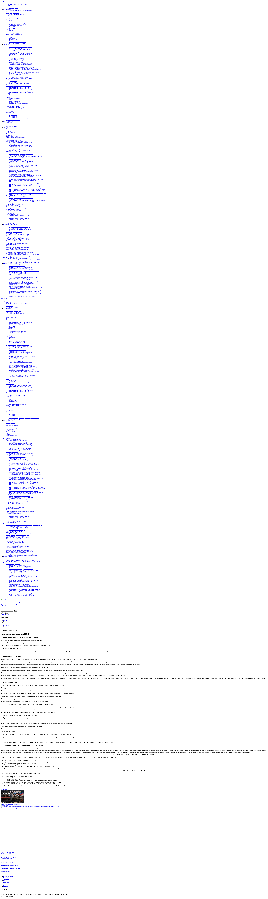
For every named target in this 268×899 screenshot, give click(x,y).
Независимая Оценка (6, 853)
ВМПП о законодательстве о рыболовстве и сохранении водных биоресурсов (27, 189)
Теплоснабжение (10, 84)
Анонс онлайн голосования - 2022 (17, 266)
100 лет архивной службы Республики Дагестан (17, 208)
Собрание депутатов (8, 121)
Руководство (9, 122)
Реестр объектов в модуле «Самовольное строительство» (22, 76)
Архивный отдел (10, 112)
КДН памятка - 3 (13, 117)
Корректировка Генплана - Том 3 (17, 60)
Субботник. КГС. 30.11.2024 (15, 274)
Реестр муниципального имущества (14, 204)
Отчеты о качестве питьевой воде (17, 96)
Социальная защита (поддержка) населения (16, 108)
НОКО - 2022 (12, 28)
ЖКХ (7, 79)
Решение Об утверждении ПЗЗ (16, 52)
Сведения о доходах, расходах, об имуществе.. (17, 237)
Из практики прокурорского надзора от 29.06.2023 (21, 154)
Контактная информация (12, 244)
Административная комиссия (13, 120)
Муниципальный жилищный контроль (15, 35)
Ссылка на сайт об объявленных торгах (18, 147)
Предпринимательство (14, 101)
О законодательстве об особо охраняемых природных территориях (25, 175)
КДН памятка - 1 (13, 115)
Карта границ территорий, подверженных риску (20, 49)
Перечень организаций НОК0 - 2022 (17, 24)
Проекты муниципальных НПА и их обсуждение (18, 206)
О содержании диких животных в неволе (19, 166)
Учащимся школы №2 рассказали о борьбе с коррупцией (19, 252)
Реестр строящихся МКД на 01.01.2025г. (18, 77)
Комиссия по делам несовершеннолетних (16, 113)
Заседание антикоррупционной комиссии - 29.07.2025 (19, 249)
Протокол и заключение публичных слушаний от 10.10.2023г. (23, 68)
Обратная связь (9, 6)
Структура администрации (12, 13)
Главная (5, 620)
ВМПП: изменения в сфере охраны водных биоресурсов (22, 180)
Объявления (9, 135)
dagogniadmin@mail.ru (14, 891)
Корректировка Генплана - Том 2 (17, 59)
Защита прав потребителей (12, 209)
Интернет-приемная (8, 876)
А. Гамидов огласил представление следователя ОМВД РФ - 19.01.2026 (23, 254)
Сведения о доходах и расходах (13, 214)
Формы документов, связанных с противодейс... (17, 235)
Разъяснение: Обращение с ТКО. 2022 (18, 160)
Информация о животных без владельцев (19, 87)
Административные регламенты (14, 133)
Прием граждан (10, 213)
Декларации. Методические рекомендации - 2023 (20, 234)
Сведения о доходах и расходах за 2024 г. (18, 220)
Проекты (8, 110)
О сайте (5, 885)
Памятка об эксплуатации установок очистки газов (21, 176)
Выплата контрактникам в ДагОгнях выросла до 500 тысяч (20, 261)
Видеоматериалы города (6, 854)
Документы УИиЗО (11, 132)
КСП (7, 19)
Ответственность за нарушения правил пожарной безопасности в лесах (26, 156)
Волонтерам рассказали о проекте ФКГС (18, 268)
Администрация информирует (13, 140)
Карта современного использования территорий (20, 63)
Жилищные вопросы (11, 223)
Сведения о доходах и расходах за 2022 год (19, 219)
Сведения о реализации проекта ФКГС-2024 (19, 276)
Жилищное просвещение (12, 203)
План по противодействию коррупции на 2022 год (18, 243)
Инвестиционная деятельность (16, 107)
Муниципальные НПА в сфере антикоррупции (20, 229)
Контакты (5, 886)
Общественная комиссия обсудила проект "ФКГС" (21, 269)
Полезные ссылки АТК (14, 40)
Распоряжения (9, 131)
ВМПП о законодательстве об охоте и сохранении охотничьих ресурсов (26, 188)
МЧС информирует (10, 195)
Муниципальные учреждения (13, 18)
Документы (6, 127)
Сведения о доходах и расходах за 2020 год (19, 215)
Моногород (11, 111)
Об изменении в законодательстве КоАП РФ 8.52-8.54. (22, 164)
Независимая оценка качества (13, 21)
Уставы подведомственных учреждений (15, 137)
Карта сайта (6, 877)
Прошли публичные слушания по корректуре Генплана (22, 67)
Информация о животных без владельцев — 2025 (21, 91)
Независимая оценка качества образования (16, 4)
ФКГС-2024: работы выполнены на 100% (19, 284)
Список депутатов (10, 123)
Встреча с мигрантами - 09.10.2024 (17, 42)
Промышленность (13, 102)
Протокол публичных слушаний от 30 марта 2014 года (22, 57)
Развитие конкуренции (14, 98)
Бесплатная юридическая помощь (9, 859)
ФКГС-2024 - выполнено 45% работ (17, 272)
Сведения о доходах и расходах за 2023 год (19, 218)
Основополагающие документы (13, 128)
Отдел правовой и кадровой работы (17, 14)
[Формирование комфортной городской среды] (12, 808)
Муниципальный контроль (12, 205)
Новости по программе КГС (13, 264)
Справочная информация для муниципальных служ (18, 245)
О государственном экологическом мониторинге (20, 174)
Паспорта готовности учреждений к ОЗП (19, 83)
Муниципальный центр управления (17, 32)
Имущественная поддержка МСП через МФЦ (20, 145)
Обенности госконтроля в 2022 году (17, 157)
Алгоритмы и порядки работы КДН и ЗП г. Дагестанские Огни (24, 118)
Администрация (7, 9)
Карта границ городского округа (16, 62)
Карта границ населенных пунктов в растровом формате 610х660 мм (25, 69)
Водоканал (8, 93)
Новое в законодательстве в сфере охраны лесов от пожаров (23, 170)
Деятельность (6, 44)
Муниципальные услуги (12, 136)
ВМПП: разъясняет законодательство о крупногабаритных (23, 185)
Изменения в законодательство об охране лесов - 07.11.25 (22, 194)
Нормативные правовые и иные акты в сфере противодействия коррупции (24, 225)
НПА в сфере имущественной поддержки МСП (20, 142)
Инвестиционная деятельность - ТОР (18, 105)
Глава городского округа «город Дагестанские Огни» (19, 10)
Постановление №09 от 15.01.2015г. (14, 242)
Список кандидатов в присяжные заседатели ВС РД (21, 201)
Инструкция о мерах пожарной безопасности (19, 196)
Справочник (6, 884)
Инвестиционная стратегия (12, 106)
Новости (11, 30)
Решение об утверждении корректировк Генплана (21, 53)
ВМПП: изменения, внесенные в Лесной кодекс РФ (21, 184)
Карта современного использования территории (20, 47)
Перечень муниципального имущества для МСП (20, 144)
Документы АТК (13, 39)
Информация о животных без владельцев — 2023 (21, 89)
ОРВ (10, 99)
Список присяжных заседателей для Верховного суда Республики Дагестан (27, 200)
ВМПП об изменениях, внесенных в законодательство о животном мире (26, 190)
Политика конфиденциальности (13, 210)
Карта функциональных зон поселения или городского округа (24, 72)
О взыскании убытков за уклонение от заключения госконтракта (24, 172)
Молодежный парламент (12, 126)
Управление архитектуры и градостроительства (17, 45)
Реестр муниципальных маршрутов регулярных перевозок (20, 211)
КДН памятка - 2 (13, 116)
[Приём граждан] (5, 789)
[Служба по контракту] (12, 802)
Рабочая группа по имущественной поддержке (20, 149)
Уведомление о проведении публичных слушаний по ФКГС (23, 277)
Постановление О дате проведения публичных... (20, 54)
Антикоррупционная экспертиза (14, 232)
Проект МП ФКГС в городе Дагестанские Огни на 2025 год (23, 281)
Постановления (10, 130)
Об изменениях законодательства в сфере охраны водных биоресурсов (26, 179)
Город (4, 1)
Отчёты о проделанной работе (13, 248)
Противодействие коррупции (10, 224)
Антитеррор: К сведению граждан (17, 43)
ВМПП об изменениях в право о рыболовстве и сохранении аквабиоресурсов (27, 193)
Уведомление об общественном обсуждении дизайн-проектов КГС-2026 (26, 287)
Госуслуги (5, 880)
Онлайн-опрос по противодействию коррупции (17, 247)
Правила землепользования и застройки (18, 55)
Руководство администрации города (14, 11)
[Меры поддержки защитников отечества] (11, 804)
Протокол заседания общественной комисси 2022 (20, 267)
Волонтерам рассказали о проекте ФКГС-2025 (20, 295)
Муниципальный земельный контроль (15, 34)
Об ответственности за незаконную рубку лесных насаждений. (24, 165)
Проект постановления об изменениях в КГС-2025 (21, 282)
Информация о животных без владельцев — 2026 (21, 92)
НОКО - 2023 (12, 26)
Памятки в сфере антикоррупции (17, 230)
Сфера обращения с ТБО (15, 159)
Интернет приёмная (13, 8)
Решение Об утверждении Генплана (17, 50)
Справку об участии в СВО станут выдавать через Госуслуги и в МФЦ (23, 259)
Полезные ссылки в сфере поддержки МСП (19, 150)
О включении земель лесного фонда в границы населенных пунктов (25, 167)
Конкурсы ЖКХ (13, 82)
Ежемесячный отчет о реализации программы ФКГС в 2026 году (24, 291)
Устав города (9, 3)
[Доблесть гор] (4, 805)
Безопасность (9, 20)
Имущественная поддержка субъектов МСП (16, 141)
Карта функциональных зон (15, 48)
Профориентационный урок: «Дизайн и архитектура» (22, 283)
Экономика (9, 97)
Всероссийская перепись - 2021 (13, 151)
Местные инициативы (11, 16)
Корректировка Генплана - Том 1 (17, 58)
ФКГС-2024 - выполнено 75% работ (17, 273)
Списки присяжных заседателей (13, 199)
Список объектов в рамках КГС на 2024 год (19, 286)
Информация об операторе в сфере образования (20, 23)
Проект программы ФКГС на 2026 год (18, 292)
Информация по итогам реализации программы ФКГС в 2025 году (25, 290)
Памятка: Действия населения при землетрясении (21, 198)
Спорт (7, 15)
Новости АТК (12, 38)
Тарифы (11, 94)
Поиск (15, 610)
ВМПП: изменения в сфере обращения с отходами (21, 181)
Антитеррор (9, 37)
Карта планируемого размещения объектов (19, 71)
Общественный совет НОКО (16, 25)
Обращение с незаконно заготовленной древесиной (21, 161)
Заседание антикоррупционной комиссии (16, 253)
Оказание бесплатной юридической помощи (16, 222)
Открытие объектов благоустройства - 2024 (19, 279)
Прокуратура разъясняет (12, 152)
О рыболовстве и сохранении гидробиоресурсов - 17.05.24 (23, 177)
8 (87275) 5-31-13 (5, 614)
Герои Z (8, 5)
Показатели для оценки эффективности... (19, 103)
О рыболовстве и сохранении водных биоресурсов (21, 162)
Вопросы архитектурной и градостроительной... (20, 65)
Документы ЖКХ (13, 81)
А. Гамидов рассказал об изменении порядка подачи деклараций (21, 256)
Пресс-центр (9, 29)
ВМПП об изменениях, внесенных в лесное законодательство (23, 191)
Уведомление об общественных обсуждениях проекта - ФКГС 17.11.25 (26, 293)
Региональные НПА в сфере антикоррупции (19, 228)
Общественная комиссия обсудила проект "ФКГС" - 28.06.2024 (24, 271)
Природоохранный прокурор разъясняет (15, 155)
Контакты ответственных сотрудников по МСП (20, 146)
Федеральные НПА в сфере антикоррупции (19, 227)
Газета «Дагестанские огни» (15, 33)
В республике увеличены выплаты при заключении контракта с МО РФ (23, 262)
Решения (8, 125)
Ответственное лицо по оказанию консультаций (20, 64)
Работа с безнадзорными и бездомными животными (18, 86)
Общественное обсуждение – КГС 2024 (18, 278)
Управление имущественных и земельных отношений (19, 78)
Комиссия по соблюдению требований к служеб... (18, 238)
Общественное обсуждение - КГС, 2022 (18, 288)
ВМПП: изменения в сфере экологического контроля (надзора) (24, 183)
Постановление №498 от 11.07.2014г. (15, 240)
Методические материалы (12, 233)
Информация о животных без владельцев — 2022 (21, 88)
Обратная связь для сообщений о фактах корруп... (18, 239)
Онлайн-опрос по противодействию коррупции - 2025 (19, 250)
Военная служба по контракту (10, 257)
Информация (6, 138)
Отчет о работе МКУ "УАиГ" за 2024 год (18, 74)
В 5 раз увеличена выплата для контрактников (17, 258)
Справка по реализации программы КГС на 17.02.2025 (22, 296)
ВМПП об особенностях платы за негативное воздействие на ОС (24, 186)
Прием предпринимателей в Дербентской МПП (20, 169)
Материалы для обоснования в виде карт (18, 73)
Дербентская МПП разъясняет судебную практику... (21, 171)
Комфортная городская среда (10, 263)
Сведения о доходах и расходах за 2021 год (19, 217)
